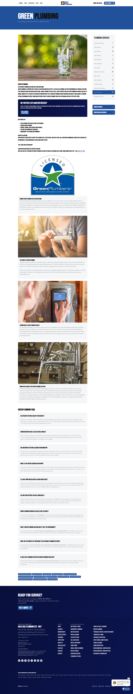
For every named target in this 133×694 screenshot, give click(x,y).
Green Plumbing (97, 92)
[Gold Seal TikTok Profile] (35, 660)
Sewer (25, 3)
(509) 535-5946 (97, 3)
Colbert (42, 675)
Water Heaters (97, 47)
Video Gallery (61, 645)
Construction (31, 3)
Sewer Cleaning (97, 643)
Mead (89, 675)
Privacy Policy (101, 686)
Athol (19, 675)
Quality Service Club (98, 96)
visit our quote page (26, 601)
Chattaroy (23, 675)
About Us (60, 643)
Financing (60, 637)
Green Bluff (70, 675)
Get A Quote (24, 112)
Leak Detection (97, 55)
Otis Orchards (108, 675)
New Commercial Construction (101, 648)
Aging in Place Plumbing (99, 88)
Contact (60, 654)
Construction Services (100, 112)
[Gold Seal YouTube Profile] (29, 660)
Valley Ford (43, 677)
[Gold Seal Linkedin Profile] (38, 660)
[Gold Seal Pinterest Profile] (41, 660)
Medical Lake (94, 675)
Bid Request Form (75, 626)
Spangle (34, 677)
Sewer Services (98, 107)
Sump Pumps (97, 67)
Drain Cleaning (97, 51)
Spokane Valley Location (24, 640)
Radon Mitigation (98, 80)
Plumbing (21, 3)
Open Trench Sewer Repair (100, 640)
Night (22, 686)
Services (60, 629)
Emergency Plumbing (99, 43)
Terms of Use (94, 686)
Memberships (61, 632)
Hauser (75, 675)
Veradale (49, 677)
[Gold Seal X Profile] (32, 660)
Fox (24, 686)
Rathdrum (25, 677)
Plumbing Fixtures (98, 84)
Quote (108, 3)
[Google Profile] (19, 660)
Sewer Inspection (98, 645)
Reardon (30, 677)
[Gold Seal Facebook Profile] (22, 660)
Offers (37, 3)
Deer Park (53, 675)
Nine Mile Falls (101, 675)
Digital (26, 686)
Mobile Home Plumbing (99, 71)
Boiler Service (97, 76)
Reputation (61, 640)
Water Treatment (98, 63)
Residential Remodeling (100, 654)
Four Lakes (60, 675)
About (41, 3)
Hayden (79, 675)
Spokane (39, 677)
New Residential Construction (101, 651)
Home (59, 626)
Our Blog (60, 648)
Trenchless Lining (98, 635)
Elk (56, 675)
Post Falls (20, 677)
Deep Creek (47, 675)
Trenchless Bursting (99, 637)
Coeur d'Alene (37, 675)
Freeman (65, 675)
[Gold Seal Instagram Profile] (25, 660)
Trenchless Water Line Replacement (103, 632)
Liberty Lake (84, 675)
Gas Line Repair (97, 59)
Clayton (32, 675)
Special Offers (62, 635)
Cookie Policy (108, 686)
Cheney (28, 675)
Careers (60, 651)
